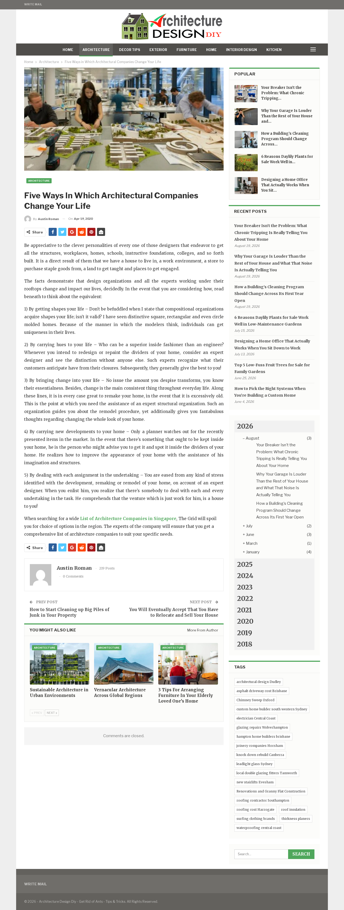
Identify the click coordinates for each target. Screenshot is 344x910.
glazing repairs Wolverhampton (262, 727)
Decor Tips (129, 50)
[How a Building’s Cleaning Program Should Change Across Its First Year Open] (246, 139)
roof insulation (293, 809)
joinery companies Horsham (259, 746)
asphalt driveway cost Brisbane (261, 691)
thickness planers (296, 819)
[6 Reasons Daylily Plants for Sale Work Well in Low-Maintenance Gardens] (246, 162)
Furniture (187, 50)
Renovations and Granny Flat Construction (270, 791)
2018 (244, 644)
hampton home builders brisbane (263, 736)
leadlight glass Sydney (254, 764)
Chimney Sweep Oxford (255, 700)
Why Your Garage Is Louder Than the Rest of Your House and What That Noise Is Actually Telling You (273, 263)
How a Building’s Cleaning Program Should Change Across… (285, 139)
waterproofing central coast (258, 828)
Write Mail (33, 4)
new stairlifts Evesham (255, 782)
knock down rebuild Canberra (260, 755)
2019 (244, 632)
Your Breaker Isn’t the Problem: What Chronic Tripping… (282, 93)
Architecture (96, 50)
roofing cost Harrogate (255, 809)
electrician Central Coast (255, 718)
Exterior (158, 50)
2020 (245, 621)
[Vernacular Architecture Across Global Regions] (123, 664)
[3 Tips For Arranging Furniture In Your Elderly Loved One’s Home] (188, 664)
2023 (245, 587)
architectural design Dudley (258, 682)
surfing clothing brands (255, 819)
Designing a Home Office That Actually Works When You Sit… (285, 185)
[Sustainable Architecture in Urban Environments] (59, 664)
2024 (245, 575)
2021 (244, 610)
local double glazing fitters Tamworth (266, 773)
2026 (245, 426)
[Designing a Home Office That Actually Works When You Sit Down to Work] (246, 185)
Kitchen (274, 50)
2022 (245, 598)
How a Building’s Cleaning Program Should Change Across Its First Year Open (269, 293)
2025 (245, 564)
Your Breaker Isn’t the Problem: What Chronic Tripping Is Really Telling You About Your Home (270, 232)
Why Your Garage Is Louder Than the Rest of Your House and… (287, 116)
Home (68, 50)
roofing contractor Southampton (262, 800)
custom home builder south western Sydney (271, 709)
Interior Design (241, 50)
